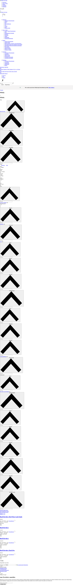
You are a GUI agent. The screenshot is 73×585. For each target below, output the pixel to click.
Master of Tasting (8, 48)
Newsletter (5, 571)
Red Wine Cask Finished (4, 391)
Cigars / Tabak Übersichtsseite (10, 31)
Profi (7, 165)
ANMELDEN (3, 584)
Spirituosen (4, 2)
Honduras (6, 34)
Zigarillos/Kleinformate (9, 38)
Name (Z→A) (2, 514)
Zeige (1, 562)
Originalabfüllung (3, 356)
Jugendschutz (2, 570)
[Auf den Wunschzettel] (15, 531)
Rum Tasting (7, 46)
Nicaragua (6, 35)
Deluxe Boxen (7, 56)
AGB (1, 569)
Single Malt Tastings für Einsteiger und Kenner (13, 45)
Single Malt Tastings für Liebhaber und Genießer (13, 44)
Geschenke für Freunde (9, 57)
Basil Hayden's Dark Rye (7, 550)
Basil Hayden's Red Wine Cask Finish (11, 517)
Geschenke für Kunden (9, 58)
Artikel (2, 84)
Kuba (6, 32)
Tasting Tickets (7, 42)
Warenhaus (4, 6)
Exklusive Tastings (8, 49)
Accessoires (7, 62)
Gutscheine (7, 53)
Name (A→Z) (2, 513)
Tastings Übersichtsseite (9, 41)
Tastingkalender (7, 47)
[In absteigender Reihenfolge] (22, 564)
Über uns (4, 75)
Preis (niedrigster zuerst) (4, 511)
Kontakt (3, 77)
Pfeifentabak (7, 37)
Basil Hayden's (4, 527)
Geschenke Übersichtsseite (9, 52)
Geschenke (4, 5)
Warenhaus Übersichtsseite (9, 61)
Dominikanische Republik (9, 33)
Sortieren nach (2, 564)
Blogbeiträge (7, 84)
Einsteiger (3, 165)
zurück (1, 90)
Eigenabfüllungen (8, 23)
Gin (5, 24)
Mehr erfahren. (51, 87)
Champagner (7, 63)
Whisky (6, 21)
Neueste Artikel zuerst (4, 510)
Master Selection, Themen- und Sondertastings (13, 43)
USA (1, 241)
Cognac (6, 25)
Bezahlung (2, 568)
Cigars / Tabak (5, 3)
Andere (6, 36)
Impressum (7, 570)
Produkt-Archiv (7, 28)
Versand (5, 568)
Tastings (3, 4)
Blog (3, 76)
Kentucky (2, 224)
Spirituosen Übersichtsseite (9, 20)
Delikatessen (7, 64)
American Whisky (3, 202)
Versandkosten (11, 531)
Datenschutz (4, 569)
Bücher (6, 65)
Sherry (6, 27)
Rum (5, 22)
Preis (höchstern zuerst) (4, 512)
